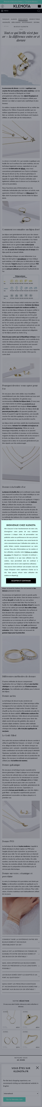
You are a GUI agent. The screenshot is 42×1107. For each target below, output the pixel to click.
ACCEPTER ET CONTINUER (21, 581)
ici (17, 575)
